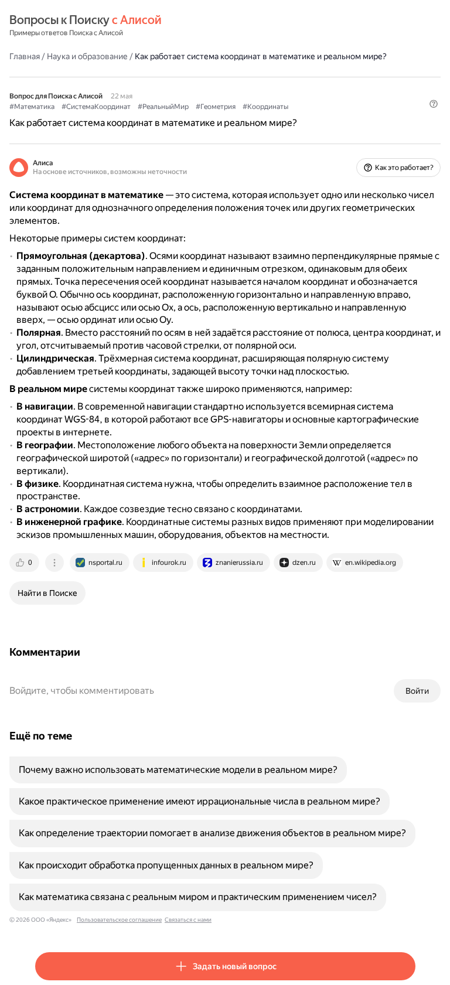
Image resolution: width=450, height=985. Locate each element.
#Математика (31, 107)
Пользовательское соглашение (119, 919)
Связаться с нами (188, 919)
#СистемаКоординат (96, 107)
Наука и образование (87, 56)
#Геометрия (216, 107)
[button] (434, 104)
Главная (24, 56)
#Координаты (265, 107)
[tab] (25, 562)
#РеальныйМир (163, 107)
